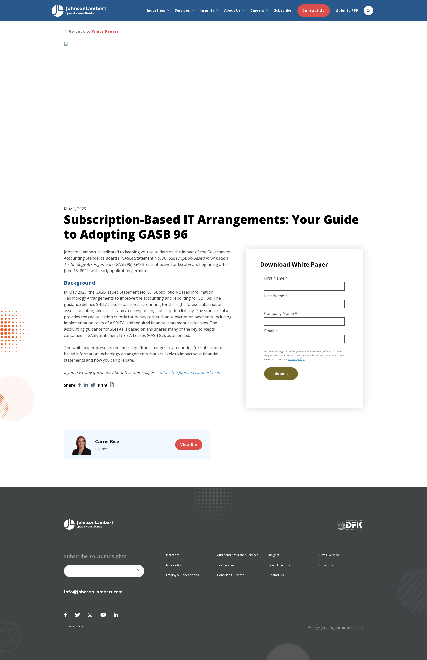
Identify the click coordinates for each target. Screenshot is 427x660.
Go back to (93, 31)
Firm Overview (329, 555)
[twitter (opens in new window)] (92, 385)
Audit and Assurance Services (237, 555)
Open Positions (279, 565)
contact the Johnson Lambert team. (189, 372)
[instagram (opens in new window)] (90, 615)
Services (182, 10)
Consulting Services (230, 575)
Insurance (173, 555)
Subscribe (282, 10)
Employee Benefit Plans (182, 575)
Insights (207, 10)
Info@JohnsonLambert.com (93, 592)
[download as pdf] (112, 385)
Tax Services (225, 565)
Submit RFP (347, 10)
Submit (138, 571)
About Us (232, 10)
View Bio (188, 444)
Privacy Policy (73, 626)
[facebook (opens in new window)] (79, 385)
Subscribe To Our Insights (95, 556)
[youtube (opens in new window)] (103, 615)
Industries (156, 10)
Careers (257, 10)
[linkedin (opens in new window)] (86, 385)
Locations (326, 565)
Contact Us (313, 10)
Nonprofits (173, 565)
